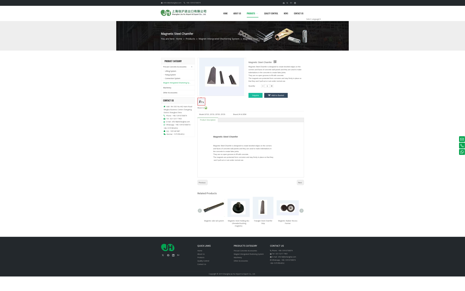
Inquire (255, 95)
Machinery (167, 88)
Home (199, 250)
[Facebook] (283, 2)
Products (200, 257)
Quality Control (203, 261)
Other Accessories (170, 92)
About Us (201, 254)
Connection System (172, 78)
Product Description (208, 120)
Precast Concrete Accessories (174, 67)
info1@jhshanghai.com (172, 3)
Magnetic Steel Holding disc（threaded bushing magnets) (238, 223)
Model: (201, 114)
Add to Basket (277, 95)
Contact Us (201, 264)
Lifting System (170, 71)
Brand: (235, 114)
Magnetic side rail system (214, 221)
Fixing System (170, 75)
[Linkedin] (295, 2)
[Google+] (291, 2)
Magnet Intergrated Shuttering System (178, 83)
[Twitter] (287, 2)
